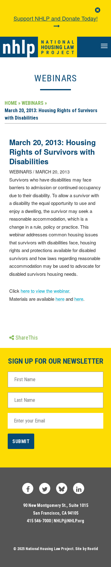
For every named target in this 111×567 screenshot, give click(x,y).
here (60, 299)
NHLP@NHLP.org (69, 520)
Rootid (92, 549)
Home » (12, 103)
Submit (21, 441)
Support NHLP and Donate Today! (56, 18)
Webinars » (34, 103)
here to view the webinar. (45, 291)
